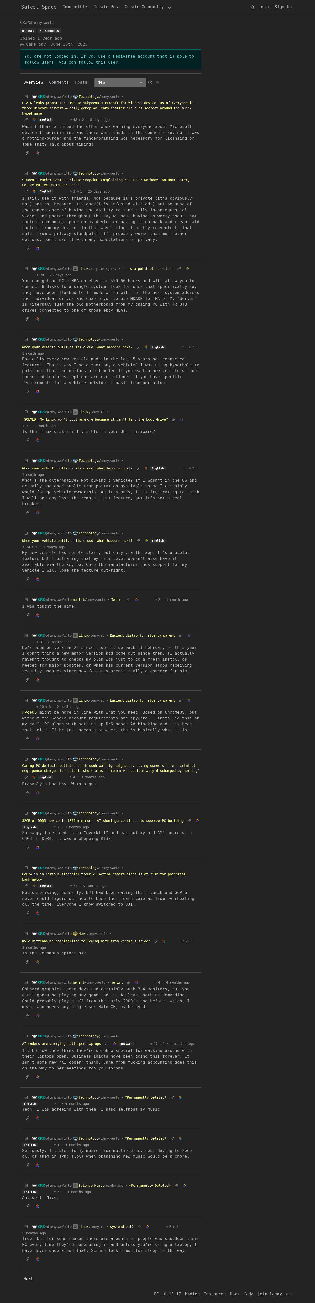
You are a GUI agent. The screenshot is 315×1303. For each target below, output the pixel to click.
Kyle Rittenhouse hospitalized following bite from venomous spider (86, 941)
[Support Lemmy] (169, 7)
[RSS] (157, 82)
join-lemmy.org (274, 1294)
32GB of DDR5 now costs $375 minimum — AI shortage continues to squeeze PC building (103, 821)
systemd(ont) (122, 1227)
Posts (81, 82)
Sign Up (283, 6)
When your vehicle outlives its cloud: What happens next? (77, 347)
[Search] (252, 7)
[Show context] (26, 120)
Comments (59, 82)
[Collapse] (26, 96)
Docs (235, 1294)
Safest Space (39, 7)
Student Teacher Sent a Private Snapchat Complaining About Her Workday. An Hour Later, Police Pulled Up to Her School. (105, 182)
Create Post (107, 6)
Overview (33, 82)
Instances (215, 1294)
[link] (34, 120)
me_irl (117, 982)
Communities (76, 6)
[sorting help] (150, 82)
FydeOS (29, 712)
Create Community (144, 6)
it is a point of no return (147, 269)
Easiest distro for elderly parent (142, 635)
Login (264, 6)
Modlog (192, 1294)
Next (28, 1278)
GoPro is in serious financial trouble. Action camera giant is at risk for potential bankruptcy (104, 876)
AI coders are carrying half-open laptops (61, 1044)
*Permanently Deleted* (145, 1097)
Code (248, 1294)
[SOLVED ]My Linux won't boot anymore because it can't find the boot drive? (95, 419)
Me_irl (117, 599)
